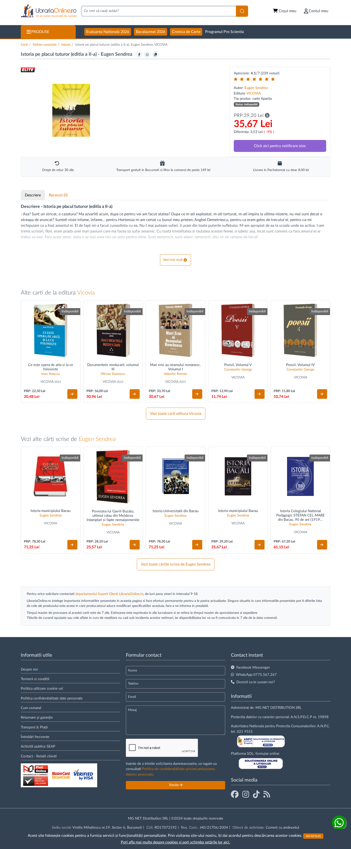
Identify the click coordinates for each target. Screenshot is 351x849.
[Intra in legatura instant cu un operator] (339, 823)
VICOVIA (253, 93)
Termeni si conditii (35, 679)
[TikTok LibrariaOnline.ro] (256, 794)
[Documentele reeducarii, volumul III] (113, 330)
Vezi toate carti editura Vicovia (175, 414)
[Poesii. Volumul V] (238, 330)
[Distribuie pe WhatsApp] (147, 54)
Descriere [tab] (33, 195)
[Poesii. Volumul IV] (300, 330)
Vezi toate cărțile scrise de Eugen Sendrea (175, 564)
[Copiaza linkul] (155, 54)
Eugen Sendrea (117, 54)
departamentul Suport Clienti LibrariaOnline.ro (109, 594)
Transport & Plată (34, 727)
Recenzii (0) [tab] (58, 195)
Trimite (174, 785)
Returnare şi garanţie (37, 717)
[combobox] (158, 11)
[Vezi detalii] (72, 394)
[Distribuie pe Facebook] (139, 54)
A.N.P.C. (323, 726)
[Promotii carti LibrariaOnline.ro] (245, 794)
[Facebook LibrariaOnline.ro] (235, 794)
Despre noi (29, 669)
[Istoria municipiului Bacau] (50, 476)
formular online (267, 753)
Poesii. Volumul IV (300, 365)
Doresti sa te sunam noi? (255, 682)
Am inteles (313, 836)
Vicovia (86, 293)
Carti (24, 44)
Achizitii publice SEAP (38, 746)
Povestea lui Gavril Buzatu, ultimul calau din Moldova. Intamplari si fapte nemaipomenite (113, 516)
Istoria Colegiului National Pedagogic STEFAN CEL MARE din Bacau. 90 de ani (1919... (300, 515)
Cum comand (31, 708)
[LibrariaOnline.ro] (49, 11)
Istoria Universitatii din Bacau (175, 511)
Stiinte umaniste (45, 44)
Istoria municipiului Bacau (50, 511)
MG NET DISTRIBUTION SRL (278, 708)
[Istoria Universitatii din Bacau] (175, 476)
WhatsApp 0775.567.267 (256, 675)
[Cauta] (242, 11)
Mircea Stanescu (113, 374)
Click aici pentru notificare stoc (280, 146)
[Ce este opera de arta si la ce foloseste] (50, 330)
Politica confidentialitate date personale (52, 698)
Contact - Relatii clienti (39, 756)
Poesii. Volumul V (238, 365)
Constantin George (238, 369)
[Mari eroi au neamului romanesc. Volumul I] (175, 330)
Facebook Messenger (253, 667)
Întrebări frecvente (35, 737)
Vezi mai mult (173, 259)
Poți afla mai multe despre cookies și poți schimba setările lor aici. (175, 842)
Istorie (65, 44)
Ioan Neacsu (50, 374)
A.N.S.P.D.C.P (301, 717)
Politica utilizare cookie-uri (42, 688)
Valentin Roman (175, 374)
